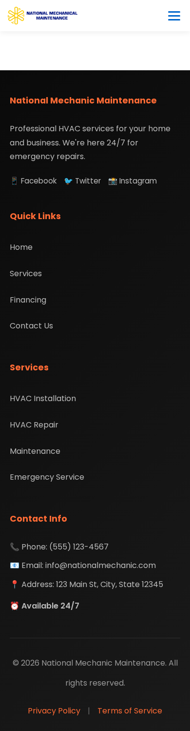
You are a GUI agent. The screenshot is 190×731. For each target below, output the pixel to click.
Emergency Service (47, 477)
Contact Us (31, 325)
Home (21, 247)
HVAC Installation (43, 398)
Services (26, 273)
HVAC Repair (34, 424)
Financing (28, 299)
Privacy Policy (54, 710)
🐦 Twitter (82, 181)
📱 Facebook (33, 181)
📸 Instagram (132, 181)
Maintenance (35, 451)
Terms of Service (129, 710)
